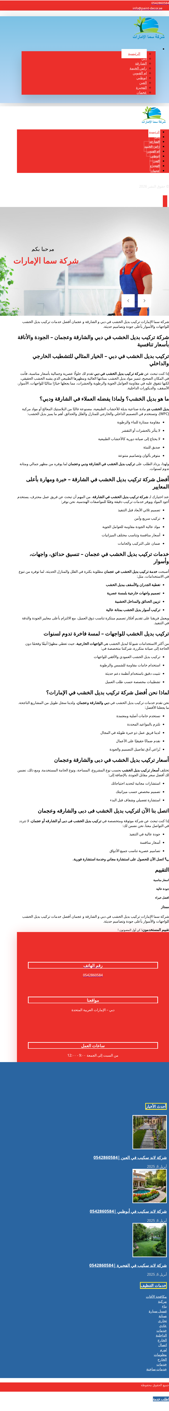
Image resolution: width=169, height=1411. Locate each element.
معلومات (160, 1354)
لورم (163, 1349)
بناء (164, 1306)
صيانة (163, 1315)
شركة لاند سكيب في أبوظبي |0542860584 (128, 1211)
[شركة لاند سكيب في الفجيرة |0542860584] (149, 1255)
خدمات (161, 1330)
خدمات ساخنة (156, 1369)
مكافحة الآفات (156, 1296)
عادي (163, 1325)
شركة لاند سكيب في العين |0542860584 (130, 1157)
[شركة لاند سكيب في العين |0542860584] (149, 1148)
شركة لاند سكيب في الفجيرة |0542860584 (128, 1265)
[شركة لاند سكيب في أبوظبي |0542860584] (149, 1201)
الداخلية (161, 1335)
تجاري (162, 1320)
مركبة (162, 1301)
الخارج (162, 1340)
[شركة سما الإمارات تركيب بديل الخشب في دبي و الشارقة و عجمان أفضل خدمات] (148, 38)
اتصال (162, 1344)
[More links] (155, 43)
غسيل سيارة (158, 1311)
